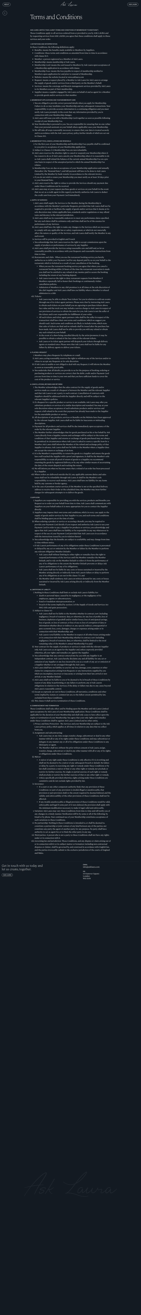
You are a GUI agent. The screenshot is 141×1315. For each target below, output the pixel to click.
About (6, 4)
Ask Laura (133, 4)
